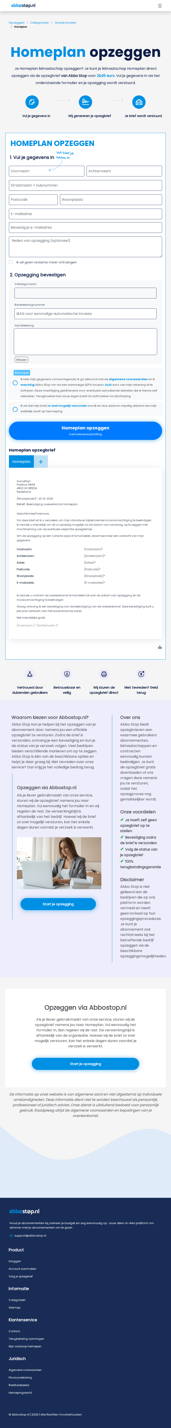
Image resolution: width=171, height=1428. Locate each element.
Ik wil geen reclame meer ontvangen (46, 262)
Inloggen (15, 1261)
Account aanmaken (22, 1269)
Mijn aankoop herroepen (25, 1346)
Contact (14, 1331)
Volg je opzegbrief (21, 1276)
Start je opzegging (58, 904)
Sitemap (14, 1307)
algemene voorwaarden (128, 379)
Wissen (21, 360)
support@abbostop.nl (30, 1235)
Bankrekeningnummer (29, 305)
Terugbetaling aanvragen (26, 1339)
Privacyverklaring (20, 1377)
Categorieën (39, 23)
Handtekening (24, 325)
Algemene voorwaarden (25, 1370)
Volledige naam (25, 284)
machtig (27, 385)
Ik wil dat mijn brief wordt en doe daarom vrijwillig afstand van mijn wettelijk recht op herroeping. (88, 408)
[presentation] (85, 227)
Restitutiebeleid (19, 1385)
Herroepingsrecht (20, 1393)
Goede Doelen (65, 23)
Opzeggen (16, 23)
